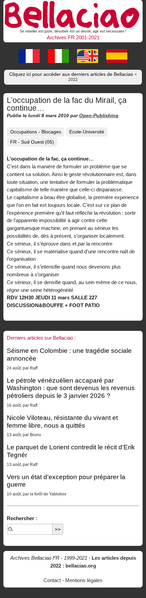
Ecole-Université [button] (86, 131)
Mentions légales (84, 580)
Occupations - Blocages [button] (35, 131)
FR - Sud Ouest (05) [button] (32, 142)
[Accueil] (73, 13)
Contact (52, 580)
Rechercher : (22, 518)
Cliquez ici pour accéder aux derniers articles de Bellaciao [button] (73, 77)
